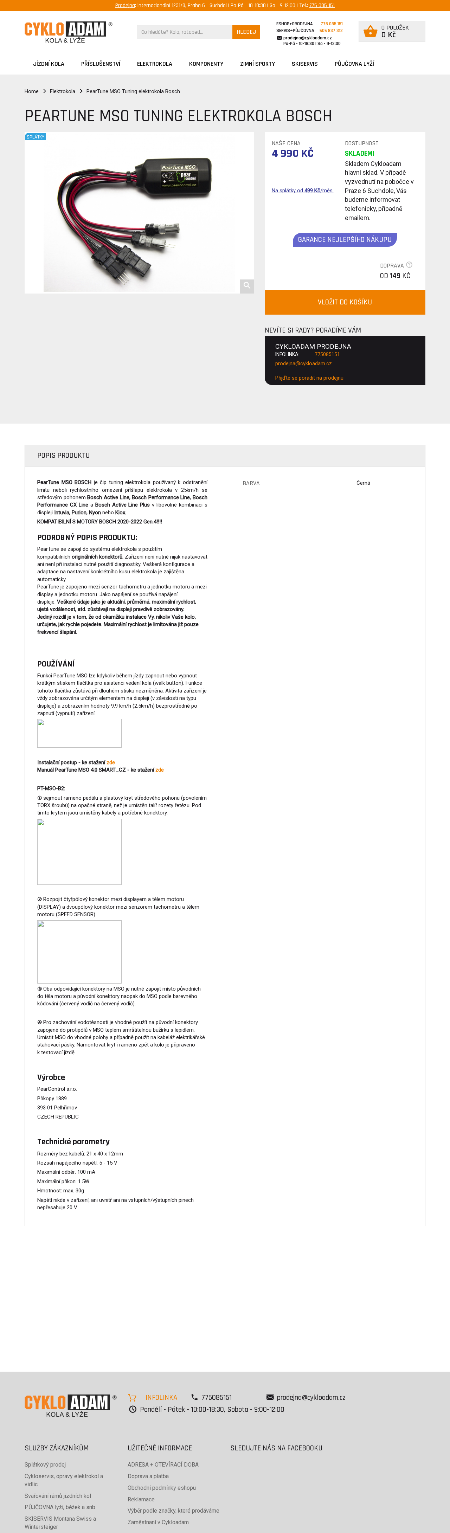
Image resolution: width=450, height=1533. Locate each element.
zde (111, 762)
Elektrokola (154, 64)
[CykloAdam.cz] (68, 32)
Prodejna (125, 5)
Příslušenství (100, 64)
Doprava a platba (148, 1476)
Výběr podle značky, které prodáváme (173, 1510)
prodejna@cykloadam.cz (307, 38)
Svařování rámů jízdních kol (58, 1496)
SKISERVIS (305, 64)
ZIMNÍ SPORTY (257, 64)
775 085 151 (322, 5)
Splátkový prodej (45, 1464)
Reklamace (141, 1499)
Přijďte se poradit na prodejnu (309, 378)
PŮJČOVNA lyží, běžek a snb (60, 1507)
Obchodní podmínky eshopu (162, 1487)
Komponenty (206, 64)
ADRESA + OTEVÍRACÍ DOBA (163, 1464)
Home (32, 91)
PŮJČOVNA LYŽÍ (354, 64)
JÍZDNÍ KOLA (48, 64)
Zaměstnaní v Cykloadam (158, 1522)
